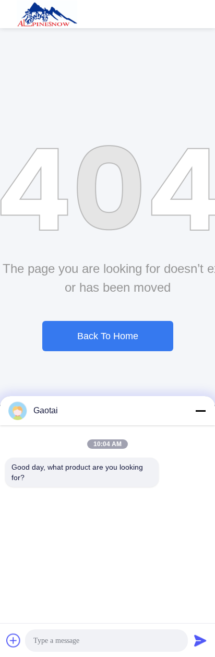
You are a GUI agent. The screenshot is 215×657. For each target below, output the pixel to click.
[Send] (200, 640)
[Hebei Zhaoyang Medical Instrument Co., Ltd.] (47, 14)
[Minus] (200, 410)
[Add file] (13, 640)
